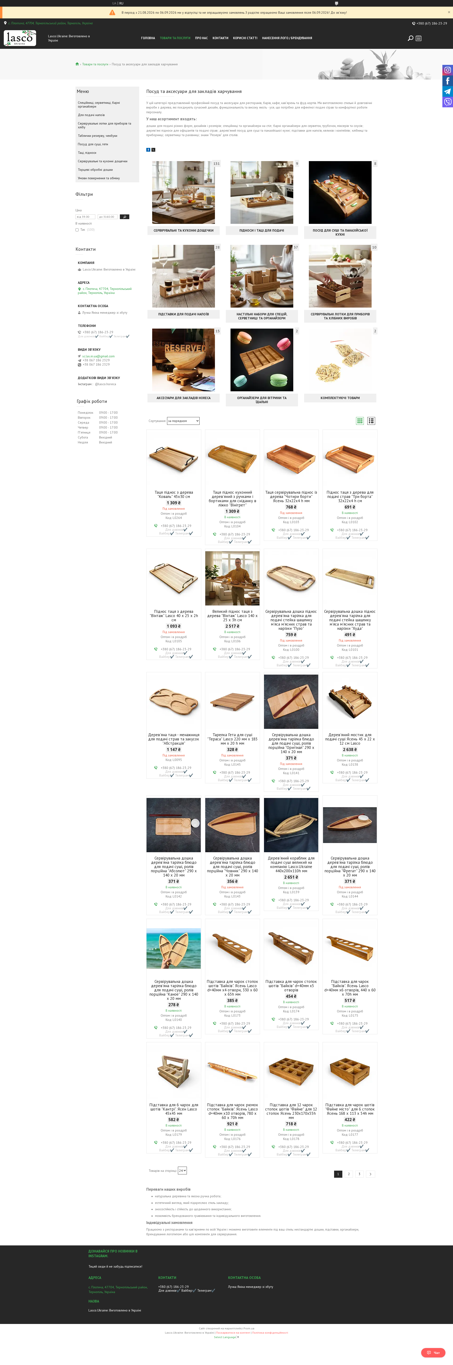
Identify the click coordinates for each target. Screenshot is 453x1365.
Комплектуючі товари (340, 398)
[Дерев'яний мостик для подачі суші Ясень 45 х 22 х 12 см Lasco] (350, 701)
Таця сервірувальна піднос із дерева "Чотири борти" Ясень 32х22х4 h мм (291, 496)
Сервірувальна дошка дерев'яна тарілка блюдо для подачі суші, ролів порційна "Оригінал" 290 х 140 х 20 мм (291, 743)
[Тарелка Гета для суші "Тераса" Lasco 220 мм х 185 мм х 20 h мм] (232, 701)
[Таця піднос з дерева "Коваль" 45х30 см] (174, 459)
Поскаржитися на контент (233, 1332)
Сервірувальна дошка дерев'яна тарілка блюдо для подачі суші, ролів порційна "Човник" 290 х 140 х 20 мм (232, 866)
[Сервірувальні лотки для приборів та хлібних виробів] (340, 276)
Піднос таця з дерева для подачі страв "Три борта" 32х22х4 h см (350, 496)
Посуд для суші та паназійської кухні (340, 232)
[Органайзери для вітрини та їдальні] (262, 360)
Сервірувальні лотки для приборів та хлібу (104, 125)
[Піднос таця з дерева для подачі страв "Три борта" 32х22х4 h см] (350, 459)
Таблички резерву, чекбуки (97, 136)
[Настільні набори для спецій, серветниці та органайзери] (262, 276)
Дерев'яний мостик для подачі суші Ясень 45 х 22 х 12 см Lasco (350, 739)
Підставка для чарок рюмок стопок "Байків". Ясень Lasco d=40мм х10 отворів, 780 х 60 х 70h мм (232, 1111)
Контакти (220, 38)
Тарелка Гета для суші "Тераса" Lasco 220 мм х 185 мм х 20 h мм (232, 739)
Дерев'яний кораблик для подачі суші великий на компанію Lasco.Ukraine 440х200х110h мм (291, 864)
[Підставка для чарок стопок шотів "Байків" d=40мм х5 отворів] (291, 948)
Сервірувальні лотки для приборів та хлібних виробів (340, 316)
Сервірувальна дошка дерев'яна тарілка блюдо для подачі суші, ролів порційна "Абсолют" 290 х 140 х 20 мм (174, 866)
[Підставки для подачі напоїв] (183, 276)
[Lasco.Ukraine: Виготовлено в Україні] (25, 38)
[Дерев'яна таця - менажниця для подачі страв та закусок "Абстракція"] (174, 701)
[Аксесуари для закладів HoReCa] (183, 360)
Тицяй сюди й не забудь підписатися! (115, 1266)
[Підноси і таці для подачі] (262, 192)
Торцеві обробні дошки (95, 169)
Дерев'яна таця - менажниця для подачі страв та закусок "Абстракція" (173, 739)
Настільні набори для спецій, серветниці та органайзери (262, 316)
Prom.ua (248, 1328)
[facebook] (148, 150)
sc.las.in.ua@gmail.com (98, 356)
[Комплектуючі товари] (340, 360)
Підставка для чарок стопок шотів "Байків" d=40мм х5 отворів (291, 985)
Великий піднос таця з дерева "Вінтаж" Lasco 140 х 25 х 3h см (232, 615)
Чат (437, 1353)
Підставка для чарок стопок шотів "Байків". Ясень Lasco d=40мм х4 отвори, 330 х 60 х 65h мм (232, 987)
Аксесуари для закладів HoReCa (183, 398)
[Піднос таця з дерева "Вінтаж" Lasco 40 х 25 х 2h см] (174, 578)
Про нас (201, 38)
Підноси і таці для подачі (261, 230)
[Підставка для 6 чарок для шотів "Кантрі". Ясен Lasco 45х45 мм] (174, 1071)
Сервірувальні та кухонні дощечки (184, 230)
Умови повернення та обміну (99, 178)
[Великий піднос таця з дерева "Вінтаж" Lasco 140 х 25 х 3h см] (232, 578)
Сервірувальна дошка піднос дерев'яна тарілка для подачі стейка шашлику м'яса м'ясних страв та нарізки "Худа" (350, 619)
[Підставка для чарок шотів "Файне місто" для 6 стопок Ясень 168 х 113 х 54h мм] (350, 1071)
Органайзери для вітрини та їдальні (261, 400)
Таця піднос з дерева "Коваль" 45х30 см (174, 494)
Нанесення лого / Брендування (287, 38)
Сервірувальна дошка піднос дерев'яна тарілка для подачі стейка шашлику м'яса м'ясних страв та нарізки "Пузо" (291, 619)
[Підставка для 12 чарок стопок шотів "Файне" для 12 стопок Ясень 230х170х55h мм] (291, 1071)
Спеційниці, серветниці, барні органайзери (99, 104)
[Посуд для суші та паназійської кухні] (340, 192)
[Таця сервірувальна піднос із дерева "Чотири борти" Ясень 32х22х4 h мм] (291, 459)
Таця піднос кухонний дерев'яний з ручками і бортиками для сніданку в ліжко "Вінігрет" (232, 498)
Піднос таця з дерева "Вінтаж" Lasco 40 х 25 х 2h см (174, 615)
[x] (153, 150)
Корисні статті (245, 38)
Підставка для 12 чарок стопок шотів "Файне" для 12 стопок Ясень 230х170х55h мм (291, 1111)
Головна (148, 38)
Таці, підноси (87, 152)
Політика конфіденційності (270, 1332)
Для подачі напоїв (91, 115)
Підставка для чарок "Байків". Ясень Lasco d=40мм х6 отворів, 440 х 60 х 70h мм (350, 987)
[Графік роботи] (418, 38)
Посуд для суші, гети (93, 144)
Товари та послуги (175, 38)
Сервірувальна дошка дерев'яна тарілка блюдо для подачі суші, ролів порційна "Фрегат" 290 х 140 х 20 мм (350, 866)
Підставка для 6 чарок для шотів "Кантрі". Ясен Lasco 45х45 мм (173, 1109)
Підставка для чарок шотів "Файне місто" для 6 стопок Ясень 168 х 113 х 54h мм (350, 1109)
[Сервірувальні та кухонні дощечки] (183, 192)
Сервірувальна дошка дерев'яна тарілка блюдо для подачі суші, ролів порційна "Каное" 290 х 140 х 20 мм (173, 990)
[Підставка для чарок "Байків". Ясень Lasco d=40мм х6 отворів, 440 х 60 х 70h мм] (350, 948)
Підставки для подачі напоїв (183, 314)
